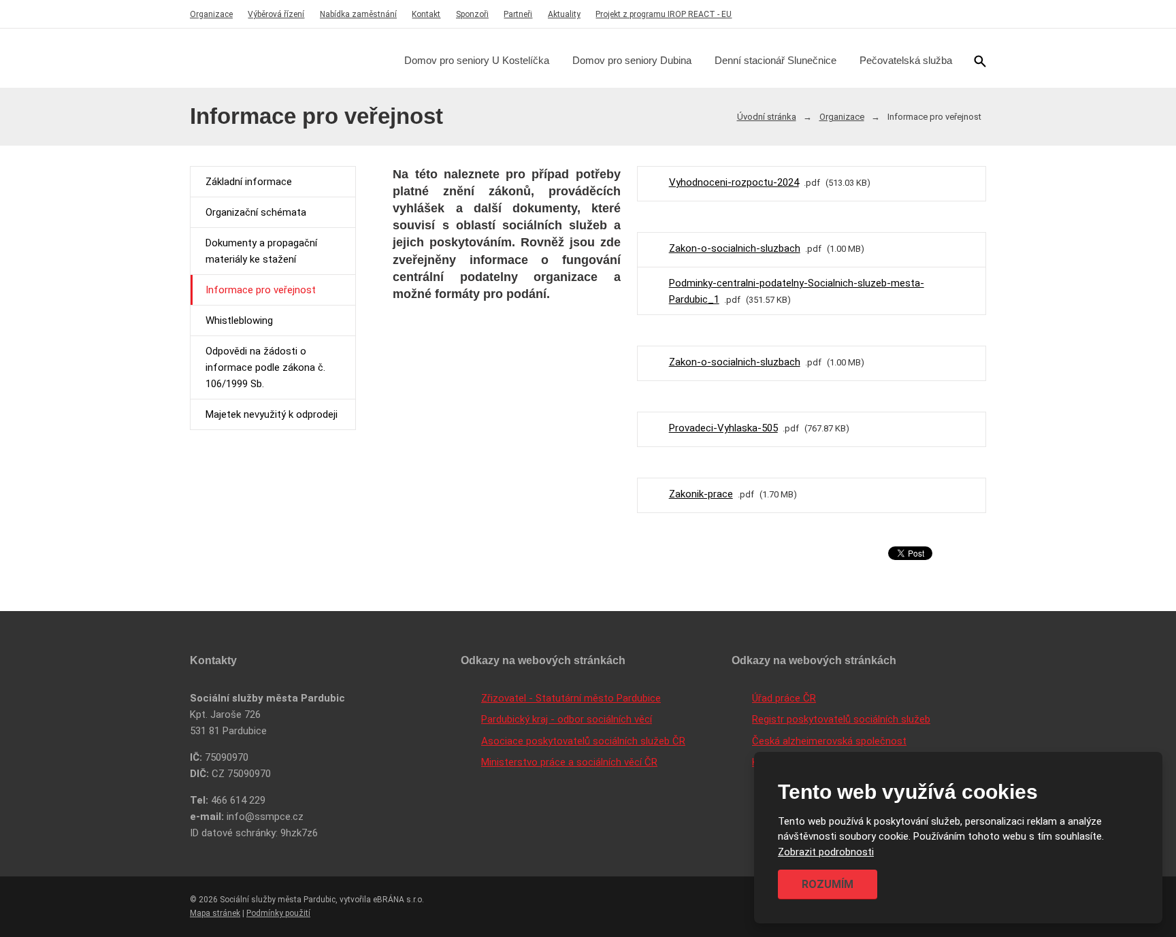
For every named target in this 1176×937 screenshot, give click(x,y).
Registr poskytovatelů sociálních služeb (841, 719)
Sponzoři (472, 14)
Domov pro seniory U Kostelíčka (476, 60)
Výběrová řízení (276, 14)
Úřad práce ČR (784, 698)
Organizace (211, 14)
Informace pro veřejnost (261, 290)
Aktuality (564, 14)
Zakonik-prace (701, 494)
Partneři (518, 14)
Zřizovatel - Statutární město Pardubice (571, 698)
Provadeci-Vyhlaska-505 (723, 428)
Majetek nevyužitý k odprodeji (272, 414)
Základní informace (249, 182)
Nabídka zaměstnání (358, 14)
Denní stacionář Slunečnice (775, 60)
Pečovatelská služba (906, 60)
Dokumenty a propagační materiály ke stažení (261, 251)
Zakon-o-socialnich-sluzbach (734, 248)
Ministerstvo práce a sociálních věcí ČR (569, 762)
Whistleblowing (239, 320)
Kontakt (426, 14)
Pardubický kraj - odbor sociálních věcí (566, 719)
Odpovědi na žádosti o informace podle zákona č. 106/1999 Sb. (265, 367)
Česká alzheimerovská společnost (829, 741)
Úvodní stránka (766, 117)
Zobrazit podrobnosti (826, 852)
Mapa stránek (215, 913)
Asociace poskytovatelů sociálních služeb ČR (583, 741)
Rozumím (827, 884)
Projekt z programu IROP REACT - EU (663, 14)
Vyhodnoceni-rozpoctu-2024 (734, 182)
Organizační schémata (256, 212)
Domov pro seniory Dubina (631, 60)
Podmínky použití (278, 913)
